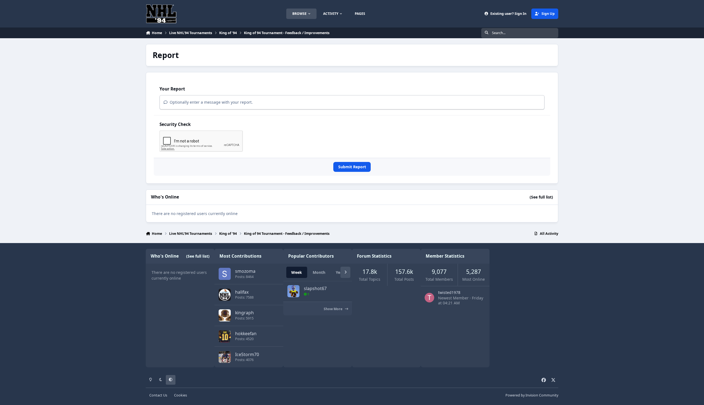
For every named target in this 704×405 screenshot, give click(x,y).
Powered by (531, 395)
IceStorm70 (247, 354)
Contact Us (158, 395)
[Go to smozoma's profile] (225, 274)
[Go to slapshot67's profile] (293, 291)
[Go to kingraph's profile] (225, 315)
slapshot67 (315, 288)
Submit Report (352, 166)
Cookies (180, 395)
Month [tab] (319, 272)
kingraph (244, 313)
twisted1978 (449, 292)
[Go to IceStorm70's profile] (225, 357)
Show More (333, 309)
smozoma (245, 271)
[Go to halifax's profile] (225, 295)
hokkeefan (246, 333)
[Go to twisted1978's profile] (429, 297)
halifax (242, 292)
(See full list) (541, 197)
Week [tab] (296, 272)
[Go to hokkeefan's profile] (225, 336)
